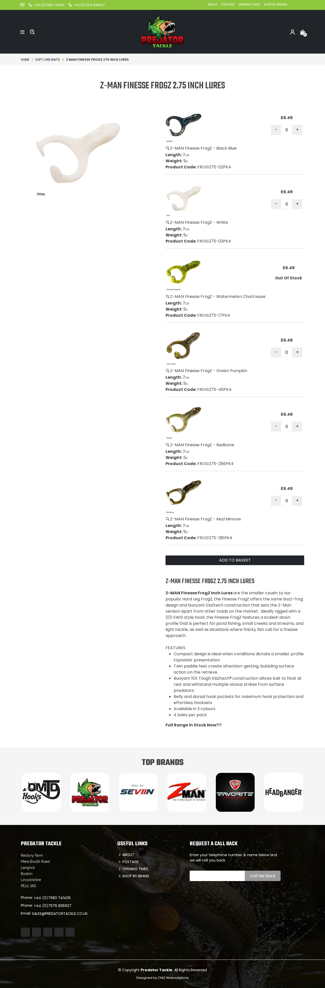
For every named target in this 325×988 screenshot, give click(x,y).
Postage (228, 4)
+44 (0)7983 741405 (52, 898)
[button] (22, 31)
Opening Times (249, 4)
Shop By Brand (275, 4)
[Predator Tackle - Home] (162, 31)
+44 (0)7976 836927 (52, 905)
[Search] (32, 31)
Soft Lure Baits (47, 59)
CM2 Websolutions (173, 977)
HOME (25, 59)
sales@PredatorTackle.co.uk (60, 913)
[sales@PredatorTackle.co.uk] (22, 5)
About (212, 4)
